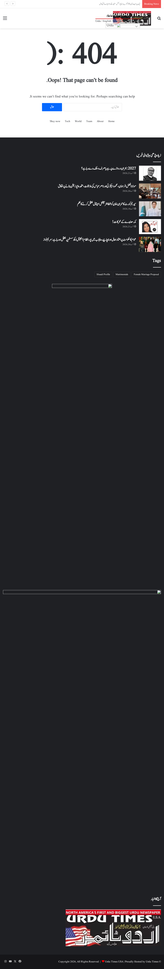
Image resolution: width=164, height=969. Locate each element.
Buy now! (55, 121)
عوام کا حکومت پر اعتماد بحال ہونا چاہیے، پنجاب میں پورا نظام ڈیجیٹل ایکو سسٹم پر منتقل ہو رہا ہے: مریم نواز (89, 240)
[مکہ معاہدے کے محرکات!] (150, 226)
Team (89, 121)
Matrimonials (122, 274)
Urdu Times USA (114, 962)
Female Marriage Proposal (146, 274)
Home (111, 121)
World (78, 121)
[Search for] (159, 19)
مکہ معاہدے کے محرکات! (124, 222)
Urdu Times (152, 962)
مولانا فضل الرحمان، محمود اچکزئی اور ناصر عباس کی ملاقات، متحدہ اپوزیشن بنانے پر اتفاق (97, 186)
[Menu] (5, 19)
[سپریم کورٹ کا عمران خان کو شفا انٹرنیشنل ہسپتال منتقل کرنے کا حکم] (150, 208)
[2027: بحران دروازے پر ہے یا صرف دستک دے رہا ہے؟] (150, 173)
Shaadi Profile (103, 274)
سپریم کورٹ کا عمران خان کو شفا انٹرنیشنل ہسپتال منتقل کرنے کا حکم (106, 204)
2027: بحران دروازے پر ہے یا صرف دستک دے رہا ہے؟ (108, 168)
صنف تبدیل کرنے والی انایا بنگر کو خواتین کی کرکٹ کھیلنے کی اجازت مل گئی (118, 4)
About (100, 121)
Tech (67, 121)
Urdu (110, 25)
